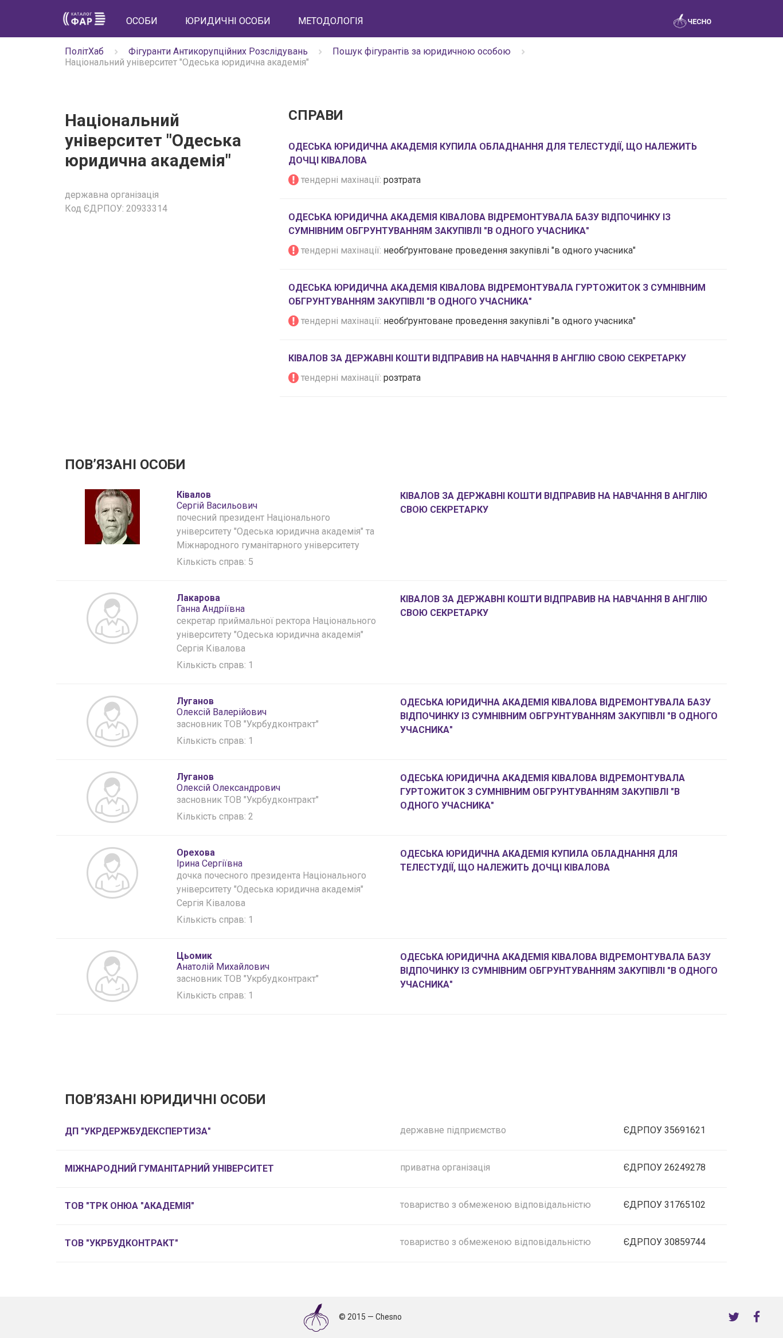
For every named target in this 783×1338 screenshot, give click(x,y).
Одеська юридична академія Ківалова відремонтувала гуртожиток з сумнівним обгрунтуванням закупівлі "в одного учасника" (542, 792)
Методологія (330, 20)
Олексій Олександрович (228, 782)
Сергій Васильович (217, 500)
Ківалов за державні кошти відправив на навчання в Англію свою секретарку (487, 358)
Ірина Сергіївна (209, 858)
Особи (142, 20)
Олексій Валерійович (222, 706)
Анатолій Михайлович (223, 961)
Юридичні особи (228, 20)
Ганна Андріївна (211, 603)
